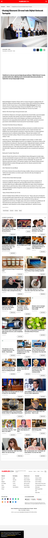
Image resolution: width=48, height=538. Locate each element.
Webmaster (37, 487)
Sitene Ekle (37, 492)
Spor (2, 479)
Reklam (35, 471)
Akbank (20, 210)
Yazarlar (14, 485)
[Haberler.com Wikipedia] (5, 502)
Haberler (3, 475)
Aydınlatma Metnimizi (11, 535)
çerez (2, 533)
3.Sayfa (3, 487)
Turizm (14, 483)
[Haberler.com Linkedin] (13, 499)
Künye (42, 471)
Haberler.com (26, 475)
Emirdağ (16, 210)
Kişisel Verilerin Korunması (40, 483)
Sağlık (14, 477)
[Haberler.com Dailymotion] (16, 502)
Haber (19, 510)
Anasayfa (3, 6)
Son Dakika (4, 483)
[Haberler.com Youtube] (8, 502)
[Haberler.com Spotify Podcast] (18, 499)
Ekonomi (3, 477)
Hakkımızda (30, 471)
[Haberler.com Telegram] (13, 502)
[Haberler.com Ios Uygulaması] (27, 499)
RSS (36, 490)
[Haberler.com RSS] (3, 502)
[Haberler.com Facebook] (5, 499)
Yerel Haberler (15, 487)
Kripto (3, 485)
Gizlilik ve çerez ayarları (15, 512)
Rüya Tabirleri (26, 485)
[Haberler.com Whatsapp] (16, 499)
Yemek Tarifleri (27, 487)
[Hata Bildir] (22, 512)
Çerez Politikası (38, 481)
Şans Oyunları (26, 483)
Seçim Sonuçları (27, 481)
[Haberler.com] (8, 471)
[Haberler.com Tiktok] (10, 502)
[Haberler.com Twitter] (8, 499)
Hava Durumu (26, 477)
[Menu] (1, 1)
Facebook (11, 210)
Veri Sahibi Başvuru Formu (40, 485)
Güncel (8, 6)
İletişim (39, 471)
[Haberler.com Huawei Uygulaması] (39, 499)
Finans (14, 481)
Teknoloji (14, 479)
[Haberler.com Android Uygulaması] (33, 499)
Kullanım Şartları (38, 477)
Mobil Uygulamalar (38, 488)
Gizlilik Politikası (38, 479)
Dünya (3, 488)
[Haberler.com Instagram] (10, 499)
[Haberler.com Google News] (3, 499)
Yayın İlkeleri (45, 471)
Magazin (3, 481)
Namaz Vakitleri (27, 479)
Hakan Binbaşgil (5, 210)
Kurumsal (37, 475)
